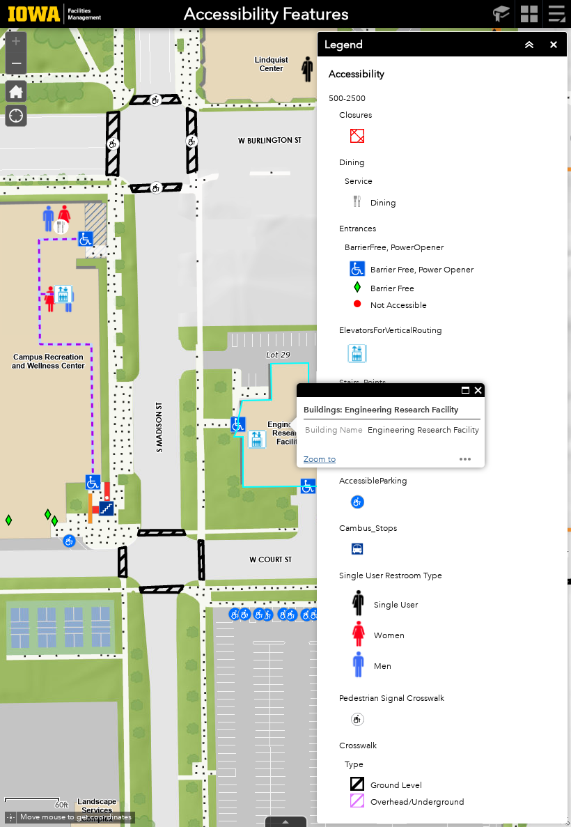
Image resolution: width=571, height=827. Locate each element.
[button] (10, 817)
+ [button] (16, 41)
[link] (50, 13)
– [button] (16, 62)
